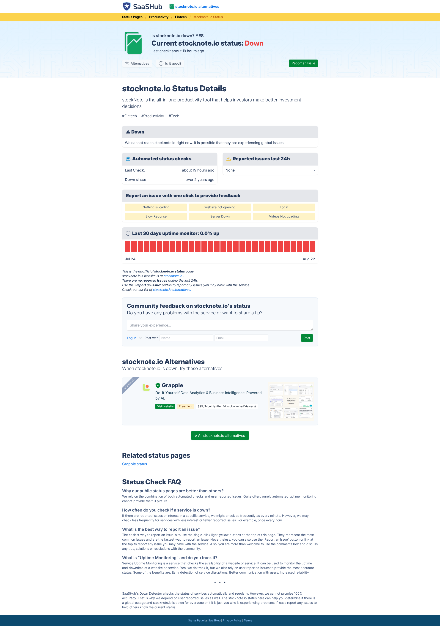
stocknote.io (173, 276)
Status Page (196, 620)
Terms (248, 620)
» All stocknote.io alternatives (220, 435)
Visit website (165, 406)
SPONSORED (129, 384)
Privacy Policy (232, 620)
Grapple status (134, 464)
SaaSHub (214, 620)
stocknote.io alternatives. (172, 289)
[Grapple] (146, 387)
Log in (132, 338)
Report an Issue (303, 63)
